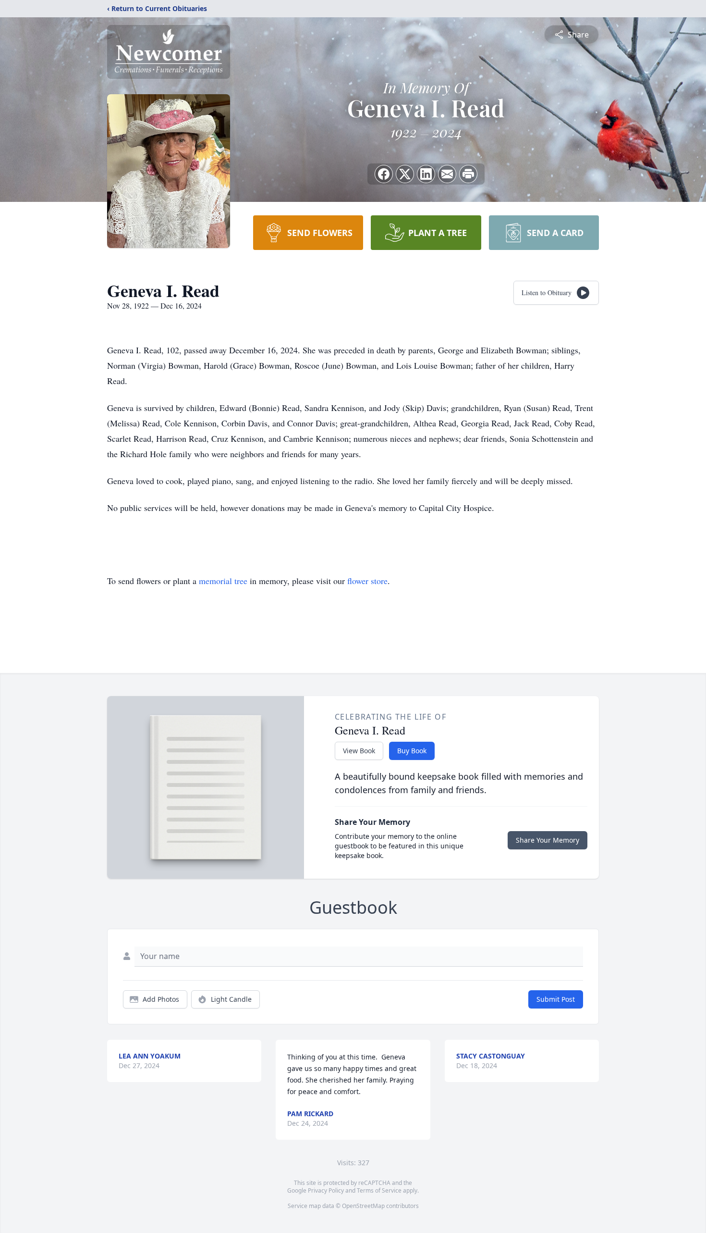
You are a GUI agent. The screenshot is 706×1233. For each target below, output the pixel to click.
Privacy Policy (326, 1190)
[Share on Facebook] (383, 174)
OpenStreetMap (363, 1206)
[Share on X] (405, 174)
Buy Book (411, 750)
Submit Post (555, 999)
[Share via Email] (447, 174)
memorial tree (223, 580)
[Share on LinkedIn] (426, 174)
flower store (367, 580)
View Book (359, 750)
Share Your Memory (547, 840)
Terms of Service (379, 1190)
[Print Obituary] (468, 174)
